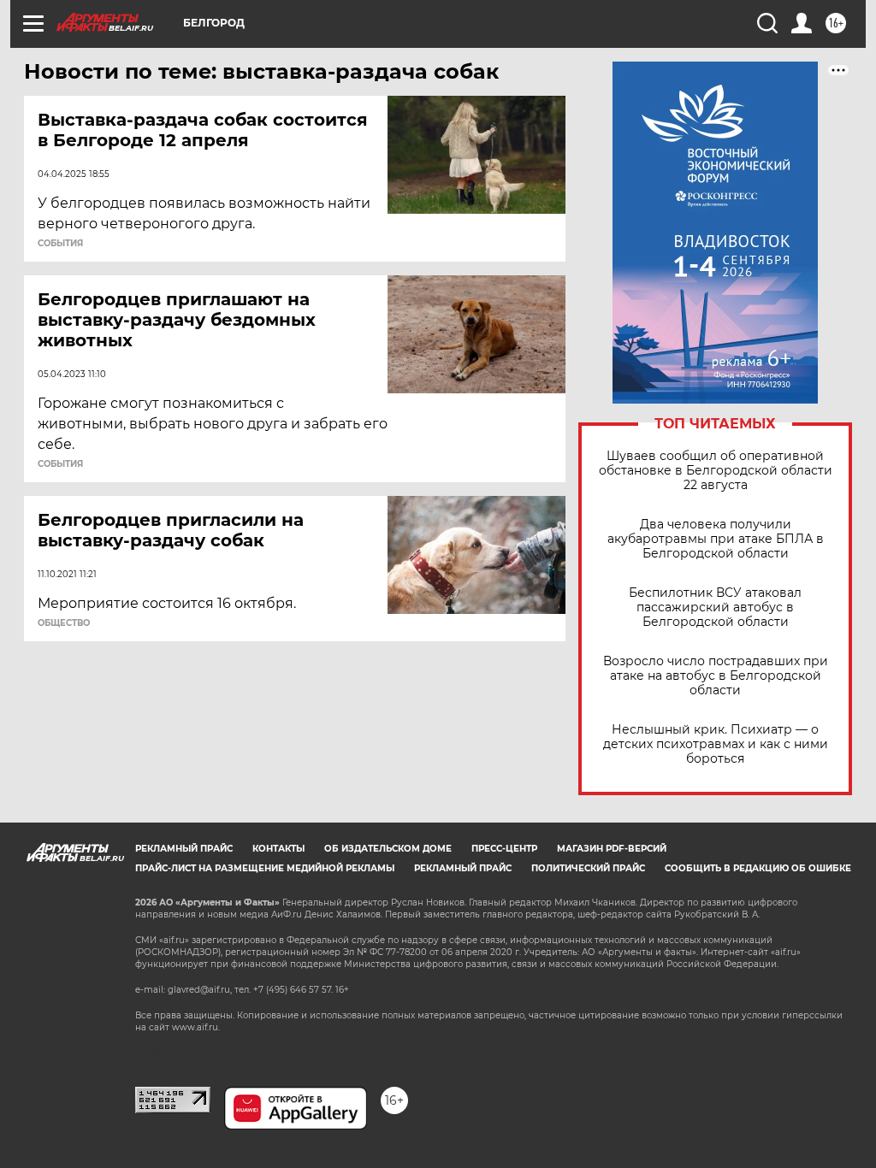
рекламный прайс (463, 868)
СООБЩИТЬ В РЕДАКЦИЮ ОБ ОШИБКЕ (758, 868)
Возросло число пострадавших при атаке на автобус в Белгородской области (715, 676)
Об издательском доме (388, 848)
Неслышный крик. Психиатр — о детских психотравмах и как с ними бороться (715, 744)
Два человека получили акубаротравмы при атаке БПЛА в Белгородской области (715, 539)
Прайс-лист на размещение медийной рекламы (264, 868)
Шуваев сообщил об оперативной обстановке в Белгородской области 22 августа (715, 471)
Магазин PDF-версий (611, 848)
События (60, 243)
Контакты (278, 848)
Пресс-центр (504, 848)
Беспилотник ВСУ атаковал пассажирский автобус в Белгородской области (715, 607)
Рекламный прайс (184, 848)
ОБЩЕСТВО (64, 623)
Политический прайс (588, 868)
